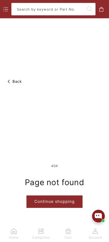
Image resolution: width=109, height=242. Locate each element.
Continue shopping (54, 201)
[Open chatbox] (98, 216)
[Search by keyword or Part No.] (89, 9)
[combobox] (53, 9)
